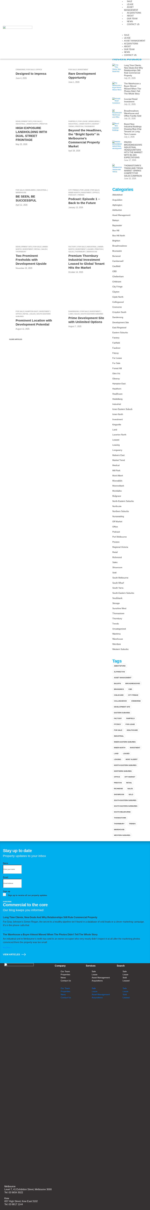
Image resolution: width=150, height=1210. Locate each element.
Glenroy (116, 378)
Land (114, 429)
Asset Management (134, 41)
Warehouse (117, 639)
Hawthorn (116, 389)
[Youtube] (113, 1007)
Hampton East (119, 383)
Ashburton (117, 210)
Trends (115, 623)
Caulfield (116, 266)
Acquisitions (134, 13)
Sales (114, 562)
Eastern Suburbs (120, 332)
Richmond (117, 557)
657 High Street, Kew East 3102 (21, 1201)
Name (5, 863)
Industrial (116, 404)
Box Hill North (118, 235)
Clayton (115, 292)
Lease (130, 4)
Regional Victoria (120, 547)
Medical (116, 465)
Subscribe (7, 901)
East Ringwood (119, 327)
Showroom (117, 567)
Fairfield (116, 343)
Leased (115, 440)
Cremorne (117, 307)
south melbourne (122, 812)
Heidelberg (117, 399)
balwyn (117, 683)
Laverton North (119, 434)
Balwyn (115, 220)
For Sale (116, 363)
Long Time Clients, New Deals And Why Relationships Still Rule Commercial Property (50, 917)
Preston (116, 542)
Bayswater (117, 225)
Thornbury (117, 618)
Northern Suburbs (120, 511)
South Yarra (117, 588)
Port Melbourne (119, 537)
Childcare (116, 281)
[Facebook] (96, 1007)
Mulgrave (116, 496)
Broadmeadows (119, 246)
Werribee (116, 644)
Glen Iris (116, 373)
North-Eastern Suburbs (123, 501)
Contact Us (133, 24)
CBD (114, 271)
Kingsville (116, 424)
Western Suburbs (120, 649)
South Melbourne (120, 578)
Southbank (117, 598)
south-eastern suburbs (125, 800)
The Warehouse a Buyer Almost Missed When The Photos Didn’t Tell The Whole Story (50, 934)
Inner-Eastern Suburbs (124, 742)
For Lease (117, 358)
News (130, 21)
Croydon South (119, 312)
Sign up (6, 891)
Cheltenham (118, 276)
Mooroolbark (118, 486)
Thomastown (118, 613)
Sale (129, 1)
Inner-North (117, 414)
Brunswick (117, 251)
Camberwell (117, 261)
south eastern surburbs (125, 806)
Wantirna (116, 634)
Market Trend (118, 460)
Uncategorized (119, 629)
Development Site (120, 322)
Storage (116, 603)
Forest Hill (117, 368)
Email (5, 877)
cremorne (136, 701)
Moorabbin (117, 481)
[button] (132, 31)
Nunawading (118, 516)
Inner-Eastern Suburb (122, 409)
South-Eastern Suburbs (123, 593)
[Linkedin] (88, 1007)
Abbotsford (117, 195)
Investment (117, 419)
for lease (130, 724)
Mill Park (116, 470)
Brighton (116, 240)
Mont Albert (117, 475)
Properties (65, 974)
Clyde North (117, 297)
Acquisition (117, 200)
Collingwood (118, 302)
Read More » (7, 930)
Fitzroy (115, 353)
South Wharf (118, 583)
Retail (115, 552)
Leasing (116, 445)
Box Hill (115, 230)
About (130, 16)
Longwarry (117, 450)
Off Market (117, 521)
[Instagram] (105, 1007)
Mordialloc (117, 491)
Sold (114, 572)
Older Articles (15, 339)
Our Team (132, 18)
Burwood (116, 256)
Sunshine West (119, 608)
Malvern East (118, 455)
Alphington (117, 205)
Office (115, 526)
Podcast (116, 532)
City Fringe (117, 286)
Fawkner (116, 348)
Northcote (116, 506)
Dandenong (117, 317)
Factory (115, 337)
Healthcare (117, 394)
